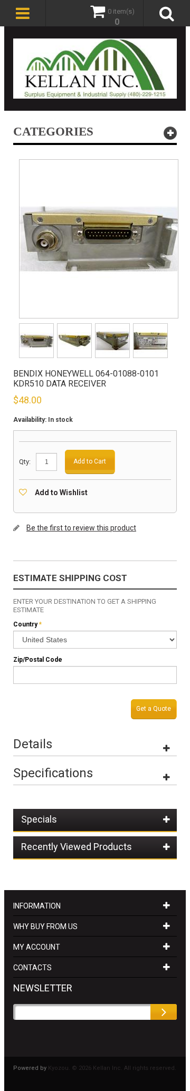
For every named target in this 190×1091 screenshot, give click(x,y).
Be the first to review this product (81, 528)
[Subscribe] (163, 1012)
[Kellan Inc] (95, 68)
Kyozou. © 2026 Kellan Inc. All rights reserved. (112, 1068)
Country (25, 624)
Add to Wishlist (61, 492)
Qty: (25, 462)
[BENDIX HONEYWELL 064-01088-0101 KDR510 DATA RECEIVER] (37, 327)
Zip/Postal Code (37, 659)
